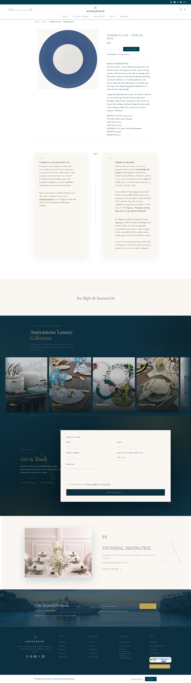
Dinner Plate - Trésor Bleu (125, 37)
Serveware (62, 653)
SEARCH (11, 9)
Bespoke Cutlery (63, 657)
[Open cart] (184, 9)
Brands (124, 16)
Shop (65, 16)
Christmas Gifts (93, 657)
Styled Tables (80, 16)
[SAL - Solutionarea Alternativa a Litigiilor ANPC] (160, 660)
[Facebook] (35, 656)
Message (70, 464)
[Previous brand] (152, 349)
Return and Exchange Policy (157, 646)
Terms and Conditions (155, 653)
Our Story (99, 16)
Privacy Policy (105, 484)
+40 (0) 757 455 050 (124, 646)
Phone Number (72, 452)
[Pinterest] (31, 656)
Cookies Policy (153, 642)
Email (119, 442)
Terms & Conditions (92, 484)
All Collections (63, 642)
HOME (36, 22)
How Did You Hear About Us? (130, 452)
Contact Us (92, 642)
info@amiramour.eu (46, 199)
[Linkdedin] (39, 656)
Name (68, 442)
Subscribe (148, 606)
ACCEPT (151, 679)
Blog (113, 16)
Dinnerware (62, 649)
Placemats (62, 646)
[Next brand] (158, 349)
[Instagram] (27, 656)
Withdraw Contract (159, 666)
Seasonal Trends (93, 653)
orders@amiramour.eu (125, 642)
